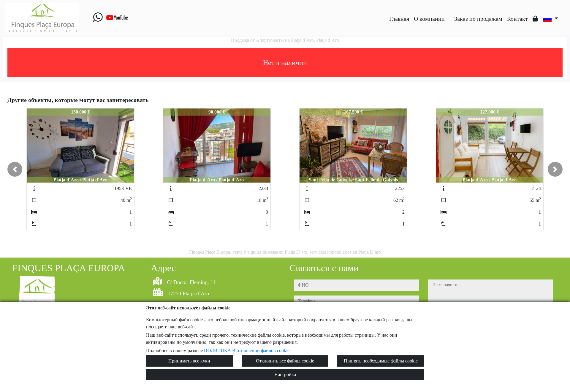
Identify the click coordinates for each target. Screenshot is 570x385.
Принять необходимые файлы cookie (381, 360)
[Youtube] (117, 17)
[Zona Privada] (535, 18)
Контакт (517, 18)
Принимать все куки (189, 360)
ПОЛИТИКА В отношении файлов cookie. (247, 350)
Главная (399, 18)
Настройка (285, 374)
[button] (14, 169)
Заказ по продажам (478, 18)
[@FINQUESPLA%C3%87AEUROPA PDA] (449, 14)
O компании (429, 18)
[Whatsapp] (98, 17)
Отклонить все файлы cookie (285, 360)
